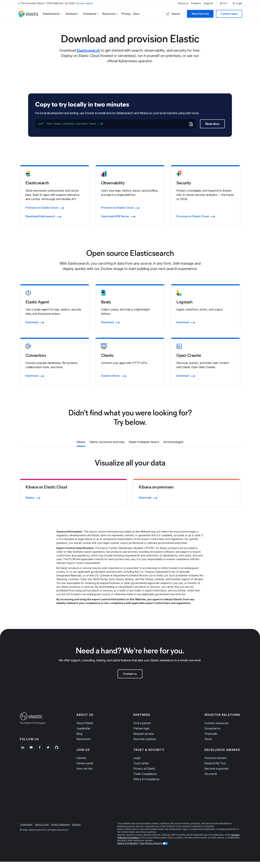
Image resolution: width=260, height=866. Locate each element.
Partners (196, 3)
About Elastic (84, 723)
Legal (136, 758)
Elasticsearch (88, 50)
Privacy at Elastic (144, 768)
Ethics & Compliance (146, 779)
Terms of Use (41, 824)
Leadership (83, 728)
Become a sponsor (216, 768)
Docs (136, 13)
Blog (79, 733)
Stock (208, 739)
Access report (84, 3)
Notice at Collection (127, 843)
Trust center (141, 763)
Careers (81, 758)
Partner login (141, 728)
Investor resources (216, 723)
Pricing (126, 13)
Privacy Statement (60, 824)
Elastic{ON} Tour (215, 763)
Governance (212, 728)
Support (208, 3)
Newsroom (83, 739)
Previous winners (215, 758)
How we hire (84, 768)
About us (183, 3)
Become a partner (144, 739)
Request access (143, 733)
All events (210, 774)
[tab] (81, 442)
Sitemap (76, 824)
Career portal (84, 763)
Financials (210, 733)
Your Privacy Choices (151, 843)
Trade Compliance (145, 774)
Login (239, 3)
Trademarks (26, 824)
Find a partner (142, 723)
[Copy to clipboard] (190, 124)
